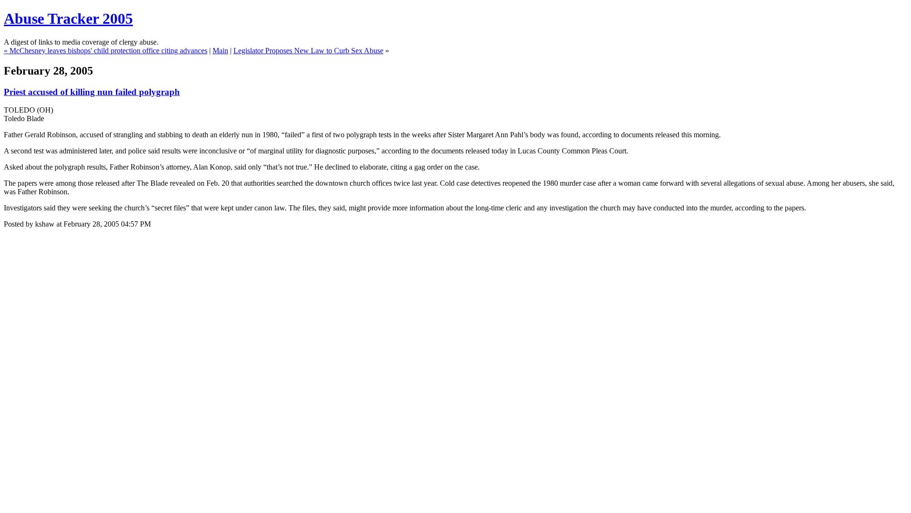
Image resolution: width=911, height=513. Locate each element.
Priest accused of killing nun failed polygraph (92, 92)
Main (220, 51)
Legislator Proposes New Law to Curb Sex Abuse (308, 51)
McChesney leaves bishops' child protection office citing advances (108, 51)
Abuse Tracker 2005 (68, 18)
